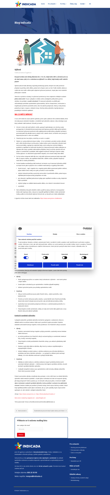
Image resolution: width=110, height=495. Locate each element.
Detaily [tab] (55, 234)
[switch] (45, 257)
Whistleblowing (75, 480)
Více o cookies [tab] (80, 234)
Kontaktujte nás (75, 469)
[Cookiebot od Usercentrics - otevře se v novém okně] (84, 228)
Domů (43, 4)
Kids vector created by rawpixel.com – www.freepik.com (30, 398)
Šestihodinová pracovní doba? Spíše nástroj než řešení (49, 411)
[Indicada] (26, 4)
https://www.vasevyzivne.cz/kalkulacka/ (51, 198)
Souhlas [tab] (29, 234)
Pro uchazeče (52, 4)
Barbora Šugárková (26, 72)
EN (90, 4)
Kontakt (82, 4)
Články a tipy (73, 4)
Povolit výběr (55, 265)
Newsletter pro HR (76, 461)
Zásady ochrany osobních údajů (80, 478)
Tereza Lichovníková (30, 402)
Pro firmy (62, 4)
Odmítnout (30, 265)
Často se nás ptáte (76, 452)
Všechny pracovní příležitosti (78, 447)
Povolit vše (79, 265)
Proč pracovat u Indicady (77, 450)
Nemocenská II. (22, 411)
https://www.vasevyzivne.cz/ (27, 394)
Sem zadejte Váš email (23, 425)
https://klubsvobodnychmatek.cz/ (45, 394)
